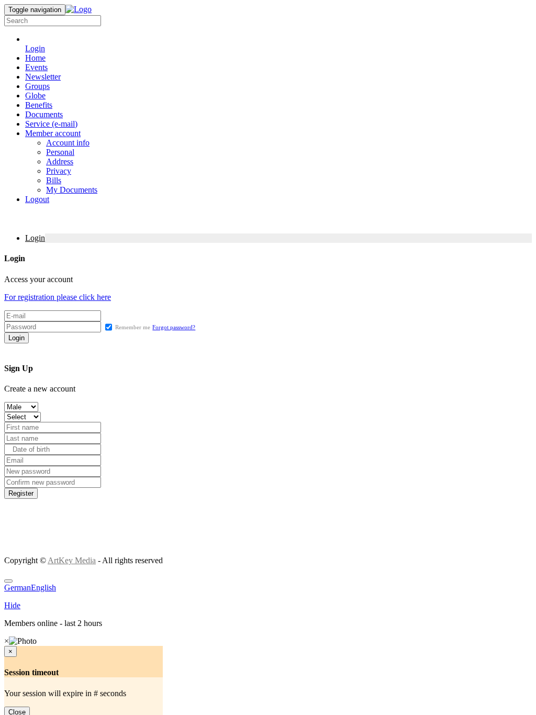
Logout (37, 199)
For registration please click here (57, 297)
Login (35, 237)
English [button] (43, 587)
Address (59, 161)
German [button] (17, 587)
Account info (68, 142)
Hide (12, 605)
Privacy (58, 170)
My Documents (71, 189)
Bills (53, 180)
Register (21, 493)
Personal (60, 152)
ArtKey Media (72, 560)
